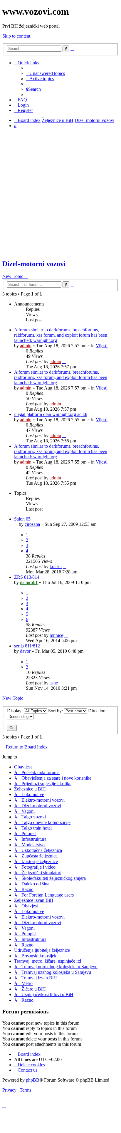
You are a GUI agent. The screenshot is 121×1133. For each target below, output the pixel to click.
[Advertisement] (60, 193)
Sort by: (56, 710)
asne (54, 682)
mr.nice (56, 635)
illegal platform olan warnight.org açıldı (50, 414)
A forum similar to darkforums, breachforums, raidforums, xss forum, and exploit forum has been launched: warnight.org (60, 335)
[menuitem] (45, 73)
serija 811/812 (27, 645)
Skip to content (16, 35)
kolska (56, 566)
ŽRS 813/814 (26, 577)
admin (25, 345)
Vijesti (101, 345)
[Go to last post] (64, 361)
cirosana (32, 524)
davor (25, 651)
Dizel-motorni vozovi (34, 264)
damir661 (29, 582)
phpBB (32, 1079)
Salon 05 (22, 518)
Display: (15, 710)
